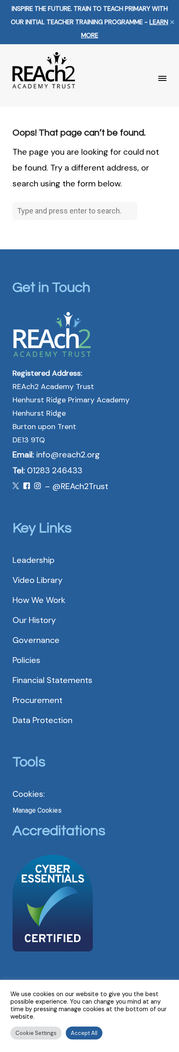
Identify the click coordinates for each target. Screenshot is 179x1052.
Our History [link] (34, 620)
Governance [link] (36, 640)
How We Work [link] (38, 600)
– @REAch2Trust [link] (76, 486)
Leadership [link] (33, 560)
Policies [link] (26, 660)
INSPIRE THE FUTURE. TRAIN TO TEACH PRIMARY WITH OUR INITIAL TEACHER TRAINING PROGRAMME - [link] (89, 22)
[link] (43, 66)
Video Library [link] (37, 580)
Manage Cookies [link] (37, 810)
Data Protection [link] (42, 720)
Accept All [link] (84, 1033)
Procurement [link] (37, 700)
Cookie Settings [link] (36, 1033)
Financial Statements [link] (52, 680)
